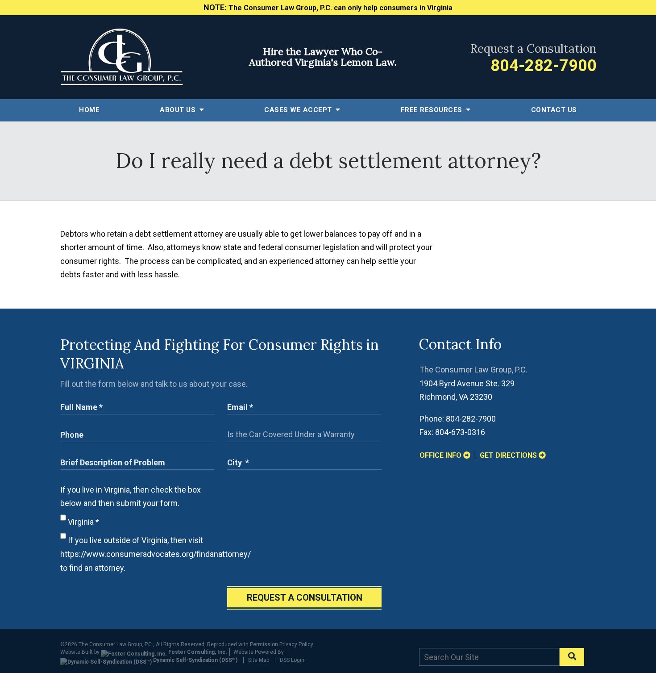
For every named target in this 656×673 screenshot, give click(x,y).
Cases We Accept (299, 110)
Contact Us (554, 110)
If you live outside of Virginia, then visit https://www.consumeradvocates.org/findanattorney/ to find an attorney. (155, 553)
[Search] (572, 657)
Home (89, 110)
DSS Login (292, 660)
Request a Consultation (304, 597)
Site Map (258, 660)
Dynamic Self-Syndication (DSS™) (194, 660)
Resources (433, 110)
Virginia (82, 522)
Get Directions (509, 455)
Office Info (441, 455)
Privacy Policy (296, 644)
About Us (179, 110)
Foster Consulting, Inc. (197, 652)
